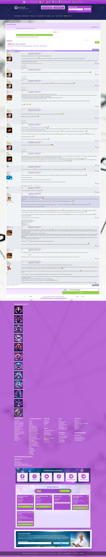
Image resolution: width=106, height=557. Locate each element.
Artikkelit (16, 435)
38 (14, 49)
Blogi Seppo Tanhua (33, 426)
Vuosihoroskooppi (62, 437)
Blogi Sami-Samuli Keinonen (34, 438)
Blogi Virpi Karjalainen (33, 430)
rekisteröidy (33, 28)
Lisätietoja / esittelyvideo (25, 504)
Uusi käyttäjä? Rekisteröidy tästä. (84, 10)
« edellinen (93, 48)
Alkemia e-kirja (17, 438)
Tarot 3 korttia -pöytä (63, 428)
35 (10, 49)
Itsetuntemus (41, 15)
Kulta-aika (77, 420)
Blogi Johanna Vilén (33, 427)
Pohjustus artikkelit (78, 424)
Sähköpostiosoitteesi (23, 541)
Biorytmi (30, 420)
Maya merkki (17, 434)
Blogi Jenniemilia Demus (34, 445)
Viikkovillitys (16, 420)
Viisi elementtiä (62, 440)
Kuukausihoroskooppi (18, 422)
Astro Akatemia (47, 441)
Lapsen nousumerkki (18, 426)
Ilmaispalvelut (25, 15)
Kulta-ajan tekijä (78, 422)
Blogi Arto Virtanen (32, 435)
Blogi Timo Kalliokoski (33, 428)
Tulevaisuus (33, 15)
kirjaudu (28, 28)
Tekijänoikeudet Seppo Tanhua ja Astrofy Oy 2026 (30, 553)
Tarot (60, 420)
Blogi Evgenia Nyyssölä (34, 433)
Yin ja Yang (61, 439)
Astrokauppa (58, 7)
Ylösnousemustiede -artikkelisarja (81, 423)
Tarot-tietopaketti (62, 422)
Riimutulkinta (46, 431)
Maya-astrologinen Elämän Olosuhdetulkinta (23, 465)
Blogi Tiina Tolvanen (33, 437)
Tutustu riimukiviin (47, 434)
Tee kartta (31, 452)
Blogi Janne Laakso (33, 444)
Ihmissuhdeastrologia (27, 46)
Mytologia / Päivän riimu (48, 430)
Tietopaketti (31, 448)
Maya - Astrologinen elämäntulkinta (21, 464)
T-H (7, 53)
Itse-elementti (61, 441)
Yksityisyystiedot (75, 553)
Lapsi (53, 15)
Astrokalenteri (47, 7)
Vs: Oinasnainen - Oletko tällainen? (34, 53)
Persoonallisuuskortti (63, 424)
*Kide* (8, 152)
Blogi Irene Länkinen (33, 434)
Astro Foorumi (11, 24)
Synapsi (8, 172)
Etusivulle (16, 440)
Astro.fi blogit (59, 15)
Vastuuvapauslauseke (67, 553)
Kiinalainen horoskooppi (19, 433)
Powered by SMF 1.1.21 (47, 296)
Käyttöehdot (60, 553)
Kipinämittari (16, 430)
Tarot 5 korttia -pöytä (63, 427)
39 (15, 49)
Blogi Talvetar (31, 440)
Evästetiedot (82, 553)
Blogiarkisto (77, 426)
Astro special (18, 46)
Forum (30, 447)
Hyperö (8, 91)
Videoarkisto (77, 427)
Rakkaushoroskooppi (18, 428)
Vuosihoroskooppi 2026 (19, 423)
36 (11, 49)
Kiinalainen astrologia (63, 436)
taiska (8, 193)
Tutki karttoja (17, 15)
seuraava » (97, 48)
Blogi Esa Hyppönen (33, 431)
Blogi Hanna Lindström (33, 442)
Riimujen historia (47, 433)
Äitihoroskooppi (17, 427)
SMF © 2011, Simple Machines (58, 296)
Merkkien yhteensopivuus (19, 431)
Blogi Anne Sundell (33, 441)
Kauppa (76, 428)
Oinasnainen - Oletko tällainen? (40, 46)
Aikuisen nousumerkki (18, 424)
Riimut (30, 422)
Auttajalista (16, 437)
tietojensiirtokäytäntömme (62, 538)
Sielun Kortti (61, 423)
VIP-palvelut (69, 15)
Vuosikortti (61, 426)
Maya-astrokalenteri (18, 462)
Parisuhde (47, 15)
